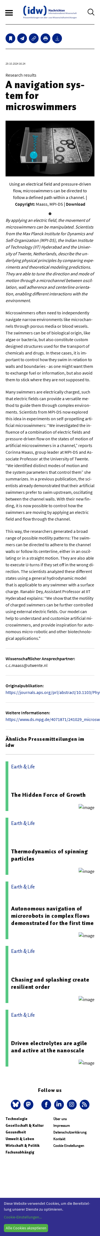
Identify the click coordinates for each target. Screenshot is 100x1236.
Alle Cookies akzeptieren (26, 1227)
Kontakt (59, 1139)
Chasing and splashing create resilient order (50, 983)
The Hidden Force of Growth (48, 795)
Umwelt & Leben (20, 1139)
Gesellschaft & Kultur (25, 1125)
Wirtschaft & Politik (22, 1145)
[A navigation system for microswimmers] (22, 38)
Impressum (61, 1125)
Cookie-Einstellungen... (23, 1217)
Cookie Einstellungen (68, 1145)
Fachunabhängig (20, 1152)
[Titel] (10, 38)
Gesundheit (16, 1132)
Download (75, 204)
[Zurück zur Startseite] (50, 12)
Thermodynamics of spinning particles (49, 855)
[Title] (34, 38)
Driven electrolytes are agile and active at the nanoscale (49, 1047)
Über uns (60, 1118)
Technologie (17, 1118)
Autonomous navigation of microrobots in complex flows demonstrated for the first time (52, 915)
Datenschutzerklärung (70, 1132)
